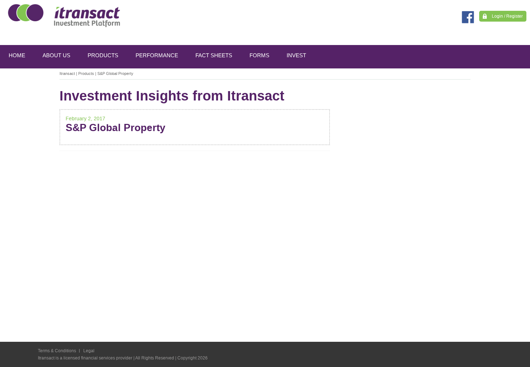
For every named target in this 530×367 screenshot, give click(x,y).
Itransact (67, 73)
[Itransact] (62, 15)
